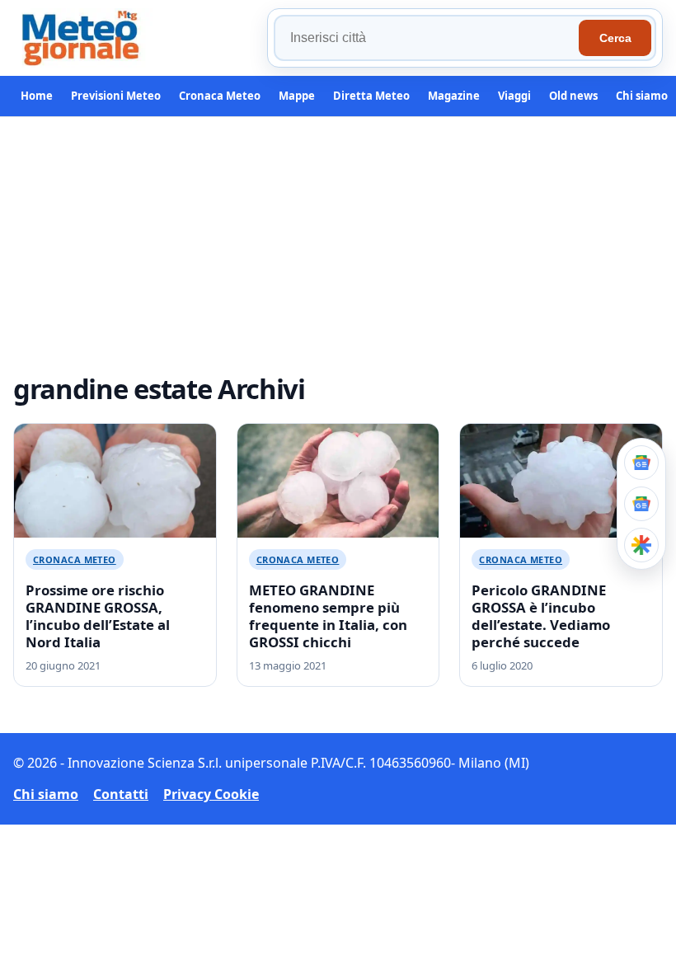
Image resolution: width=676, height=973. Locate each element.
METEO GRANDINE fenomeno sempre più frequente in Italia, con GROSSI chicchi (328, 616)
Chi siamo (642, 95)
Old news (573, 95)
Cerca (615, 38)
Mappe (297, 95)
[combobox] (429, 38)
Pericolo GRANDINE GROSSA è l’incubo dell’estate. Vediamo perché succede (541, 616)
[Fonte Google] (641, 462)
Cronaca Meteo (220, 95)
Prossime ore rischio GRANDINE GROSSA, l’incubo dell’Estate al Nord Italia (98, 616)
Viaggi (514, 95)
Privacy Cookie (211, 794)
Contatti (120, 794)
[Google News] (641, 503)
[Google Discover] (641, 545)
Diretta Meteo (371, 95)
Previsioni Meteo (116, 95)
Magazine (454, 95)
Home (37, 95)
